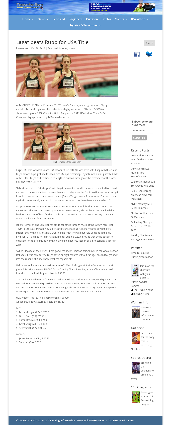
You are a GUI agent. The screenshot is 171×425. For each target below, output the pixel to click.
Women (147, 319)
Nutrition (92, 19)
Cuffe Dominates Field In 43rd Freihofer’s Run (140, 172)
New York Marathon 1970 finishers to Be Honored (142, 159)
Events (119, 19)
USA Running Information (60, 420)
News (42, 19)
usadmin (24, 48)
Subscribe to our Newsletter (142, 123)
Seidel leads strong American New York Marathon (141, 194)
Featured (59, 19)
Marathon (138, 19)
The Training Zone (143, 289)
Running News (141, 293)
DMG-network (117, 420)
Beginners (75, 19)
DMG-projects (98, 420)
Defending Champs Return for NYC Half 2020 (141, 226)
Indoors (63, 48)
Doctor (106, 19)
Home (26, 19)
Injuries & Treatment (84, 25)
